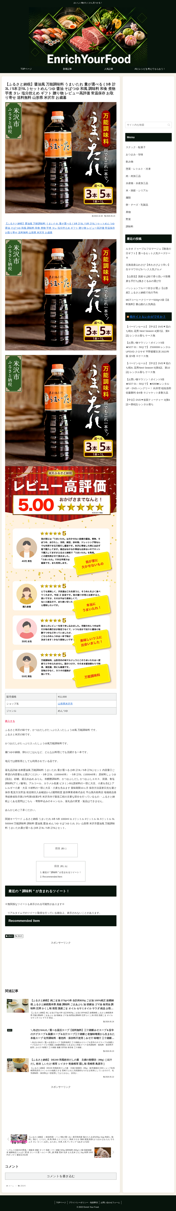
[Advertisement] (60, 964)
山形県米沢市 (65, 703)
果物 (128, 212)
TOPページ (61, 1202)
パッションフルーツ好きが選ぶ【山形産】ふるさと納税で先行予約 (147, 290)
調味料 (10, 936)
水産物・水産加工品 (137, 183)
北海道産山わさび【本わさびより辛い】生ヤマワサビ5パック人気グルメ (148, 267)
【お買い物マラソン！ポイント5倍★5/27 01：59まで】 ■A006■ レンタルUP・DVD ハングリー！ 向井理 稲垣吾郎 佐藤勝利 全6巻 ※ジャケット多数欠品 (148, 386)
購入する (10, 721)
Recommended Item (52, 876)
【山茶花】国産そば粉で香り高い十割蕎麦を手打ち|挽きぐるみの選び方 (148, 278)
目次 (57, 848)
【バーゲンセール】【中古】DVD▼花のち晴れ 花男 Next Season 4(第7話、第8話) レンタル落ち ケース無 (148, 331)
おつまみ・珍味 (134, 154)
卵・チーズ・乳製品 (137, 204)
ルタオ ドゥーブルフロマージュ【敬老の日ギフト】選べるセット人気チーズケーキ (148, 253)
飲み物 (129, 161)
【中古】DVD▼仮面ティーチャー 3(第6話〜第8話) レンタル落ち (148, 402)
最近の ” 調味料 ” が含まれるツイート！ (61, 872)
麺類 (128, 197)
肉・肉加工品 (133, 176)
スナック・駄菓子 (136, 147)
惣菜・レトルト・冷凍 (138, 168)
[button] (169, 125)
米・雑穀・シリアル (137, 190)
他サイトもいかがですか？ (148, 316)
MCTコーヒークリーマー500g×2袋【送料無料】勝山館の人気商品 (147, 302)
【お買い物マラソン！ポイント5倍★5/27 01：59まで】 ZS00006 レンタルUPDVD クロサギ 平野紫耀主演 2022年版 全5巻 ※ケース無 (148, 349)
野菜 (128, 219)
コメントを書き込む (61, 1176)
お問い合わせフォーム (110, 1202)
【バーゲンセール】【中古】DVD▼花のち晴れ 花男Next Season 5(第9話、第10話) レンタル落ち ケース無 (148, 368)
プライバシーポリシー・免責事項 (83, 1202)
